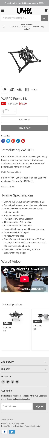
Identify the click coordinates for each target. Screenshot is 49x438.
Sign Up (39, 406)
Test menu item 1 (8, 420)
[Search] (44, 18)
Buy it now (24, 128)
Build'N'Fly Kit (7, 187)
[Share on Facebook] (3, 141)
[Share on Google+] (13, 141)
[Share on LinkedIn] (18, 141)
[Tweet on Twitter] (8, 141)
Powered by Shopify (32, 426)
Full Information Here (11, 172)
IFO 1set (37, 326)
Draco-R (7, 327)
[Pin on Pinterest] (23, 141)
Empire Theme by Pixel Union (12, 426)
